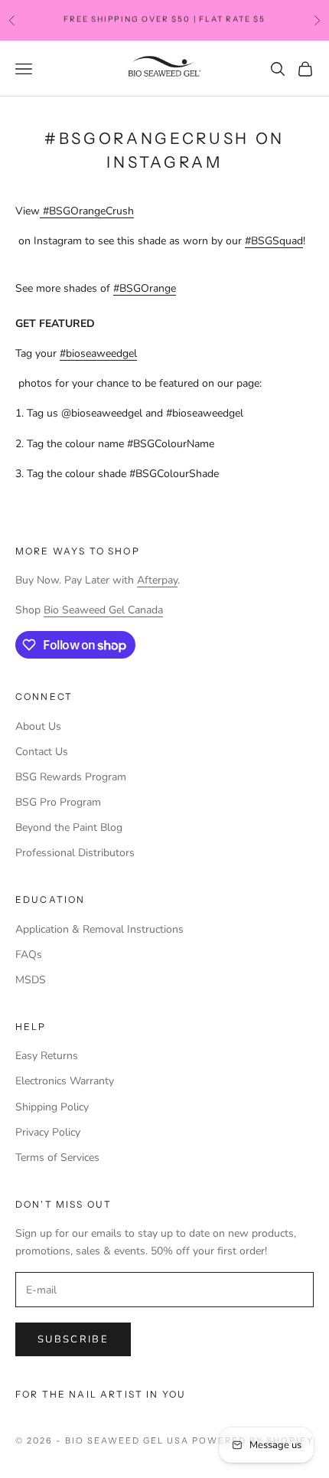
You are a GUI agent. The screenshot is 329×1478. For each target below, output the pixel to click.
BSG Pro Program (58, 802)
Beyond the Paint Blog (68, 827)
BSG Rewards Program (70, 777)
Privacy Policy (47, 1132)
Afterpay (157, 580)
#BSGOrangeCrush (88, 211)
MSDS (30, 980)
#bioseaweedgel (98, 353)
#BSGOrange (144, 288)
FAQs (28, 954)
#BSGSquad (274, 241)
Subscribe (73, 1339)
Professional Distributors (75, 852)
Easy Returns (46, 1055)
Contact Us (41, 751)
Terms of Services (57, 1157)
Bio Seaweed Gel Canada (103, 610)
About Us (38, 726)
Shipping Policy (52, 1107)
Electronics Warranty (64, 1081)
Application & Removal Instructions (99, 929)
